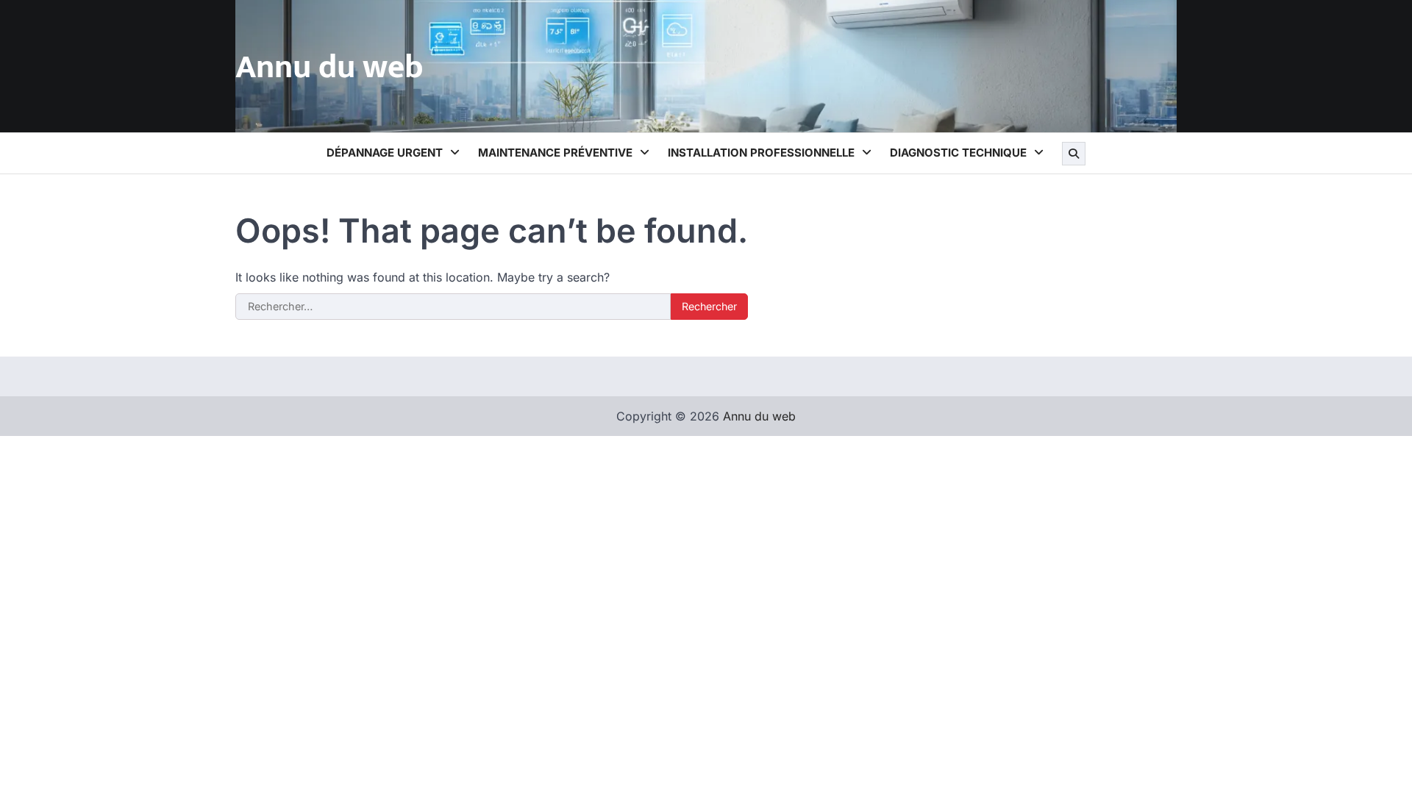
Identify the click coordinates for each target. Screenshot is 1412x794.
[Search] (1074, 154)
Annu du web (329, 67)
